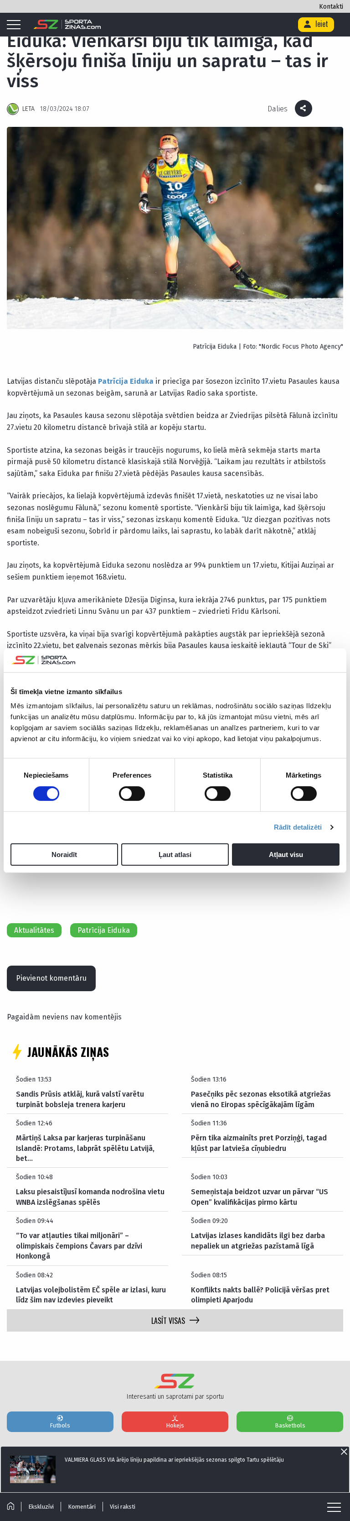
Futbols (60, 1425)
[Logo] (67, 24)
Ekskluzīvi (41, 1506)
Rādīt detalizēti (298, 827)
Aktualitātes (34, 930)
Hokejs (175, 1425)
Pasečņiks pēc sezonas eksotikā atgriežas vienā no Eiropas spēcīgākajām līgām (261, 1099)
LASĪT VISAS (168, 1320)
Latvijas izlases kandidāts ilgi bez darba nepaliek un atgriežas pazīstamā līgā (258, 1240)
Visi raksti (122, 1506)
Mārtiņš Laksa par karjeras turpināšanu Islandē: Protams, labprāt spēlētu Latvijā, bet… (85, 1148)
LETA (28, 109)
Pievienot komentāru (51, 978)
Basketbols (290, 1425)
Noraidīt (64, 854)
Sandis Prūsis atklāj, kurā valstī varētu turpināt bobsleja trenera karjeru (80, 1099)
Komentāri (82, 1506)
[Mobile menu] (16, 25)
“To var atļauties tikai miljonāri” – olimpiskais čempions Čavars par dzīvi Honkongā (79, 1245)
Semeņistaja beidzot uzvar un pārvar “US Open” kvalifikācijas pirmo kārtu (259, 1196)
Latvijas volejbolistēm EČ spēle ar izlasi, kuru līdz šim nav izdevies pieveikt (91, 1295)
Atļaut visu (286, 854)
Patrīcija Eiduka (126, 381)
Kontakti (331, 6)
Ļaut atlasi (175, 854)
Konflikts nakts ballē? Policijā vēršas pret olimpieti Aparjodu (260, 1295)
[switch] (132, 793)
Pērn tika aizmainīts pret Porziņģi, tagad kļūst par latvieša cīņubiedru (259, 1143)
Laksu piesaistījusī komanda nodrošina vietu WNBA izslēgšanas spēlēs (90, 1196)
